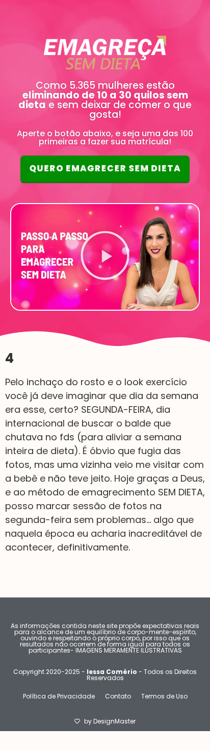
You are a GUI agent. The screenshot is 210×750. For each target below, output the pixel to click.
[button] (105, 257)
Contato (118, 696)
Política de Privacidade (59, 696)
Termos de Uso (164, 696)
